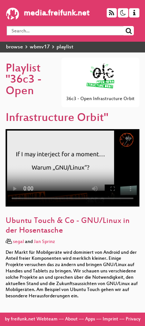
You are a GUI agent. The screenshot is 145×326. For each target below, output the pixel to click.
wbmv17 (40, 47)
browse (14, 47)
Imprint (110, 319)
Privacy (133, 319)
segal (18, 241)
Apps (90, 319)
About (71, 319)
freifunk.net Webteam (34, 319)
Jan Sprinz (44, 241)
